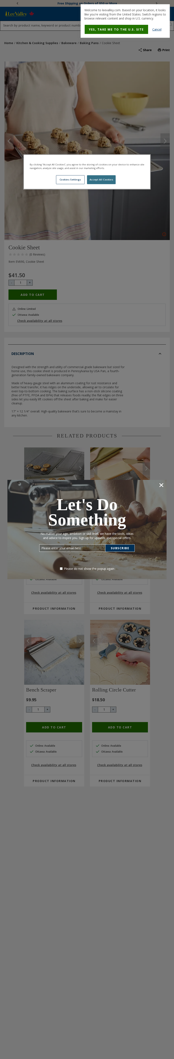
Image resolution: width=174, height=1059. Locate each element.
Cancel (156, 29)
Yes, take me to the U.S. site (116, 29)
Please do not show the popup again (89, 569)
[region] (87, 172)
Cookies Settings (70, 179)
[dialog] (125, 21)
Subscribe (120, 548)
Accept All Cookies (101, 179)
